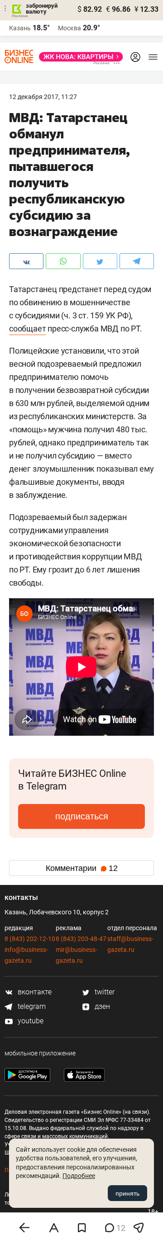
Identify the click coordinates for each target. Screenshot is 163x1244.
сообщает (27, 328)
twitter (104, 992)
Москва (69, 28)
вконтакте (34, 992)
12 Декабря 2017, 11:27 (43, 96)
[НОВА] (78, 56)
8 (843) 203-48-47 (81, 938)
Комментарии (82, 868)
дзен (101, 1006)
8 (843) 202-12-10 (30, 938)
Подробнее (78, 1175)
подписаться (81, 816)
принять (127, 1193)
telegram (31, 1006)
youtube (29, 1021)
